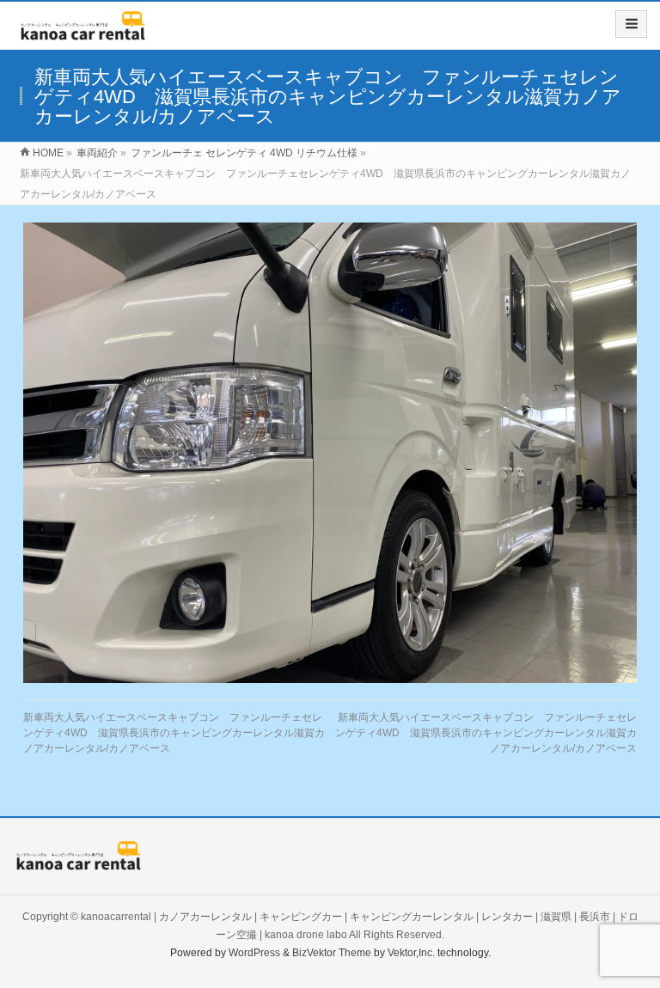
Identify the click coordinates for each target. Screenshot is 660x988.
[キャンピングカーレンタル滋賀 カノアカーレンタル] (83, 31)
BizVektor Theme (331, 953)
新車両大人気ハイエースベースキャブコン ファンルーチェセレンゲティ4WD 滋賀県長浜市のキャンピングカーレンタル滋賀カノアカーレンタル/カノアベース (174, 732)
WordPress (254, 953)
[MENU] (631, 24)
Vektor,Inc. (411, 953)
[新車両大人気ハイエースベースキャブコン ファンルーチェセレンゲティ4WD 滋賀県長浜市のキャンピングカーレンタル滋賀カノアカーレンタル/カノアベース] (330, 453)
